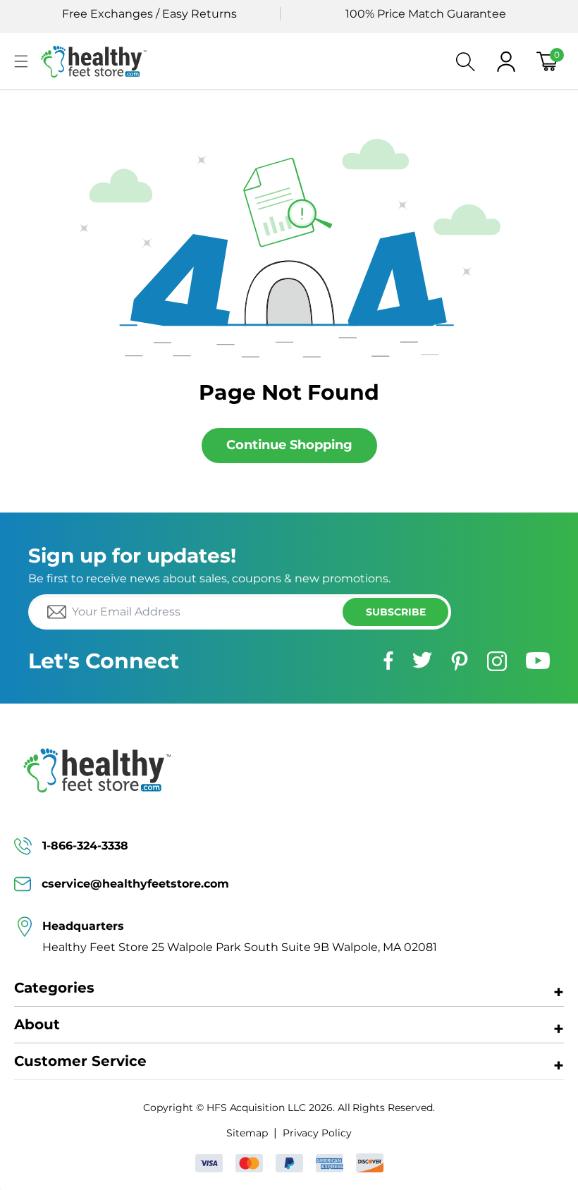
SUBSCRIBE (396, 612)
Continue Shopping (289, 445)
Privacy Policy (317, 1133)
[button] (21, 61)
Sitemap (247, 1133)
